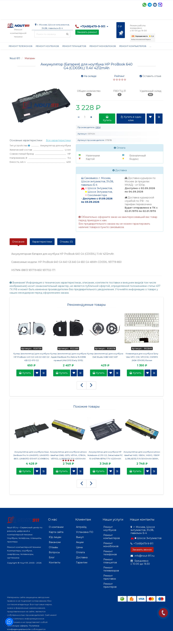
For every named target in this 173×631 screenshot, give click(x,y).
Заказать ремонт (87, 32)
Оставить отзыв (151, 76)
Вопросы (54, 552)
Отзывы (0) (66, 241)
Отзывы (148, 15)
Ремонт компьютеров (132, 46)
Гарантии (133, 15)
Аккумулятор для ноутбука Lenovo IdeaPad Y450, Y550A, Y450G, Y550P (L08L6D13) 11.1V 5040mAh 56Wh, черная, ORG (141, 455)
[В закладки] (37, 373)
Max (160, 5)
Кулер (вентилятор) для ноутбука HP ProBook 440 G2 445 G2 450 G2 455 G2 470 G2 (31, 357)
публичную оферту (17, 625)
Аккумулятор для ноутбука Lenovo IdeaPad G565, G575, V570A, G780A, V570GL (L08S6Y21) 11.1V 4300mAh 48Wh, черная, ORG (68, 455)
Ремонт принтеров (110, 585)
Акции (66, 15)
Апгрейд (81, 527)
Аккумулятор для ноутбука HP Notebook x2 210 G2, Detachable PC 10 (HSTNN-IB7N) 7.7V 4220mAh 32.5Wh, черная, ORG (105, 455)
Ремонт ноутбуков (47, 46)
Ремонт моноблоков (103, 46)
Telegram (150, 5)
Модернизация (98, 15)
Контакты (54, 562)
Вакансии (55, 542)
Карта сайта (56, 532)
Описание (18, 241)
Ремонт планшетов (74, 46)
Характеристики (42, 241)
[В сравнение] (43, 373)
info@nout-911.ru (144, 555)
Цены (79, 547)
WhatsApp (144, 5)
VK (155, 5)
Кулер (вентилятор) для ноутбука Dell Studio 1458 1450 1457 (105, 355)
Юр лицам (55, 537)
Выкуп (80, 537)
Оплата (52, 15)
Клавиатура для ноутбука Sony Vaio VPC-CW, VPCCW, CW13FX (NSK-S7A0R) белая (142, 357)
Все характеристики (58, 140)
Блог (52, 557)
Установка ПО (84, 532)
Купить (26, 372)
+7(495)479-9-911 (143, 543)
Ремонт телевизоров (111, 569)
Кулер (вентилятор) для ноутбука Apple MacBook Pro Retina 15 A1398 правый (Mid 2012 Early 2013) (68, 357)
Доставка (37, 15)
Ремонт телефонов (20, 46)
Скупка (79, 15)
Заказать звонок (142, 549)
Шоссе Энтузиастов (149, 538)
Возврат (117, 15)
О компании (19, 15)
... (158, 15)
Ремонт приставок (109, 577)
